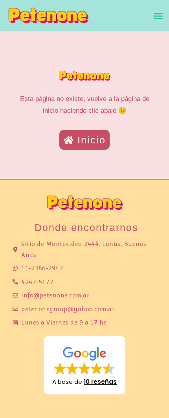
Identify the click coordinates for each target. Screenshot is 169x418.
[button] (158, 15)
